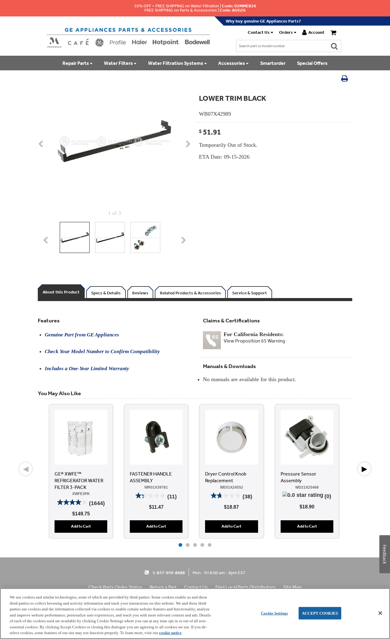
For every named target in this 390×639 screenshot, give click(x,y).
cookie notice (170, 632)
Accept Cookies (320, 613)
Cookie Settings (274, 613)
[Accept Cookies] (380, 613)
